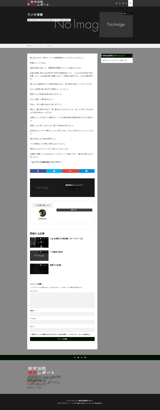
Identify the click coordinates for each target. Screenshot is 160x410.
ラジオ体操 (48, 45)
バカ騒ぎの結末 (56, 252)
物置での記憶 (55, 265)
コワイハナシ (55, 20)
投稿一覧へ (74, 210)
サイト (32, 326)
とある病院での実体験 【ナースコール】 (67, 238)
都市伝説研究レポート (86, 400)
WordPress (98, 403)
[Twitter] (54, 171)
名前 (32, 310)
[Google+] (70, 171)
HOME (30, 46)
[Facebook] (38, 171)
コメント (33, 291)
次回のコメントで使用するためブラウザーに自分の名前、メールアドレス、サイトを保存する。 (61, 334)
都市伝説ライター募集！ (34, 387)
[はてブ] (87, 171)
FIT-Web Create (80, 403)
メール (33, 318)
